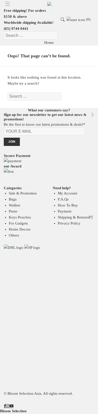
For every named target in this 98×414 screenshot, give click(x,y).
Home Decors (19, 229)
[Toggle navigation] (6, 4)
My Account (67, 193)
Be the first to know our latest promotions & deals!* (44, 124)
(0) (87, 19)
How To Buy (68, 205)
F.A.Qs (63, 199)
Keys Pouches (20, 217)
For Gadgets (18, 223)
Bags (13, 199)
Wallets (14, 205)
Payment (64, 211)
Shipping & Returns (75, 217)
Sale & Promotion (23, 193)
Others (14, 235)
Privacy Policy (69, 223)
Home (49, 43)
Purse (13, 211)
